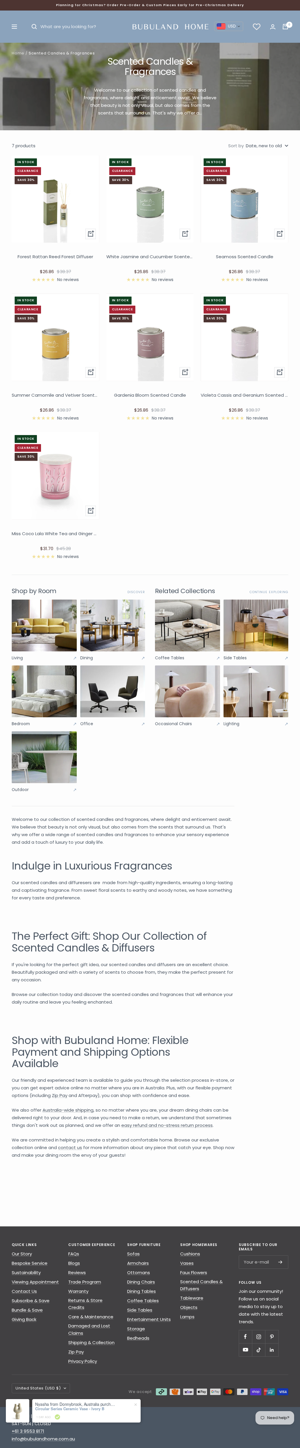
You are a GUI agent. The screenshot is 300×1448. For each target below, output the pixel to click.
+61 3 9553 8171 (28, 1431)
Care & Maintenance (90, 1317)
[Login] (272, 26)
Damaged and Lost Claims (89, 1329)
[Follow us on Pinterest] (271, 1336)
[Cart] (285, 26)
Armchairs (138, 1263)
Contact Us (24, 1291)
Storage (136, 1329)
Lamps (187, 1317)
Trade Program (84, 1282)
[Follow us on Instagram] (258, 1336)
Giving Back (24, 1319)
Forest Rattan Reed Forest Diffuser (55, 257)
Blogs (74, 1263)
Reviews (77, 1272)
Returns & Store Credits (85, 1304)
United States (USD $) (38, 1388)
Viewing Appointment (35, 1282)
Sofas (133, 1254)
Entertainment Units (149, 1319)
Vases (187, 1263)
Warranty (78, 1291)
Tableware (191, 1298)
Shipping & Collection (91, 1342)
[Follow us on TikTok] (258, 1349)
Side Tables (139, 1310)
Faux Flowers (193, 1272)
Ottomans (138, 1272)
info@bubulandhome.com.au (43, 1439)
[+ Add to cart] (90, 234)
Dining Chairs (141, 1282)
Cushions (190, 1254)
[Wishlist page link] (256, 26)
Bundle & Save (27, 1310)
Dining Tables (141, 1291)
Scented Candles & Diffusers (201, 1285)
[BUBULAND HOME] (170, 27)
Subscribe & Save (31, 1301)
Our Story (22, 1254)
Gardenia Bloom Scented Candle (150, 395)
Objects (188, 1307)
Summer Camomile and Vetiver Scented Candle (55, 395)
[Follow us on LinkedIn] (271, 1349)
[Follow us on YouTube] (245, 1349)
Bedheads (138, 1338)
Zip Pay (76, 1352)
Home (18, 53)
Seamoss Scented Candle (244, 257)
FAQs (73, 1254)
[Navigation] (14, 27)
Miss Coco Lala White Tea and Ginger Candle (55, 533)
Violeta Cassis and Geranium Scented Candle (244, 395)
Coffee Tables (143, 1301)
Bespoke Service (29, 1263)
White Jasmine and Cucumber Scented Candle (150, 257)
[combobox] (228, 26)
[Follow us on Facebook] (245, 1336)
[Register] (280, 1262)
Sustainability (26, 1272)
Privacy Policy (82, 1361)
